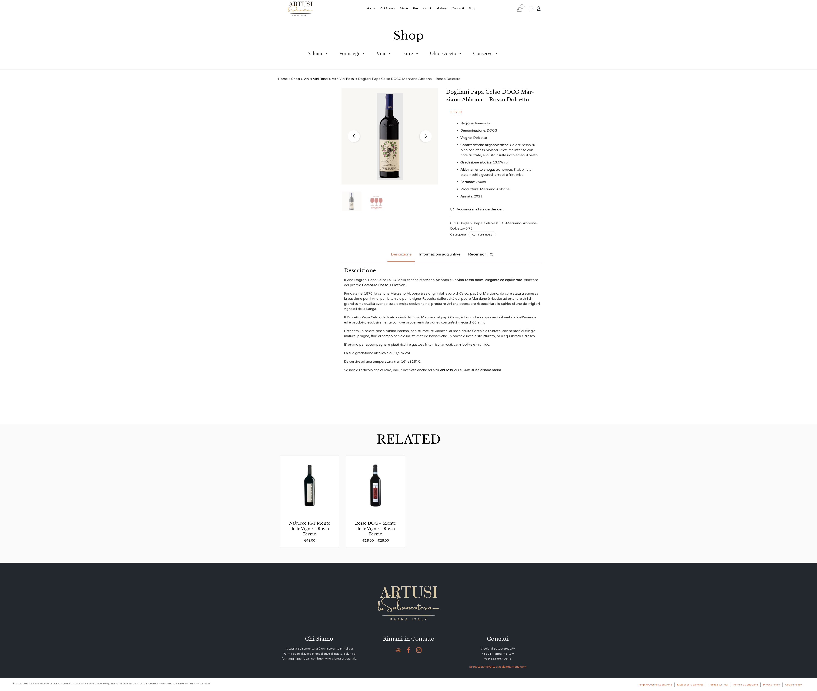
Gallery (442, 8)
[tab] (401, 254)
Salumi (315, 53)
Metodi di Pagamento (690, 684)
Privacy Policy (771, 684)
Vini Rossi (320, 79)
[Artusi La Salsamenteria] (300, 8)
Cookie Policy (793, 684)
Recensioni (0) (480, 254)
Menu (404, 8)
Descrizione (401, 254)
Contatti (458, 8)
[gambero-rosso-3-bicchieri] (376, 201)
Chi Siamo (387, 8)
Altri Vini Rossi (343, 79)
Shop (472, 8)
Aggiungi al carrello (309, 506)
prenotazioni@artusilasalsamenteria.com (498, 666)
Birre (407, 53)
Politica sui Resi (718, 684)
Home (371, 8)
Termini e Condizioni (745, 684)
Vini (380, 53)
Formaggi (349, 53)
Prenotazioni (422, 8)
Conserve (483, 53)
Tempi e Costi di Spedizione (655, 684)
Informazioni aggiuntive (439, 254)
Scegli (375, 506)
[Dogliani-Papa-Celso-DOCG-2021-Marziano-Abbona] (351, 201)
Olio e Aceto (443, 53)
